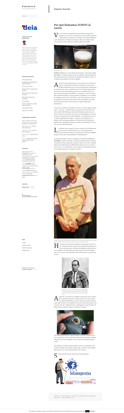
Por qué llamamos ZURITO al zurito (72, 26)
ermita (31, 156)
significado (67, 397)
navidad (32, 166)
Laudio (28, 163)
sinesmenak (35, 172)
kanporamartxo (32, 161)
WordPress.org (25, 250)
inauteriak (24, 161)
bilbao (30, 153)
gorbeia (33, 160)
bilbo (32, 153)
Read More (92, 411)
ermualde (36, 156)
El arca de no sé (28, 6)
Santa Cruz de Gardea (27, 110)
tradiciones (25, 175)
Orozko (27, 170)
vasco (23, 177)
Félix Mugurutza (67, 396)
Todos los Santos (25, 173)
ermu (33, 156)
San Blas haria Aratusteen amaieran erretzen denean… (30, 140)
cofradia (34, 153)
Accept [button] (87, 411)
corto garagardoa (81, 396)
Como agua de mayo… (27, 79)
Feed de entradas (26, 245)
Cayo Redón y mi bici (27, 108)
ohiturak (25, 168)
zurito (72, 397)
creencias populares (25, 156)
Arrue (28, 151)
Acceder (24, 242)
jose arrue (28, 161)
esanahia (93, 396)
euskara (32, 158)
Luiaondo (24, 166)
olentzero (23, 170)
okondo (31, 168)
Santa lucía (30, 172)
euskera (23, 160)
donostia (88, 396)
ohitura (36, 166)
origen (62, 397)
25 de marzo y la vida (27, 86)
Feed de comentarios (27, 248)
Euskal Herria (26, 158)
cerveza (74, 396)
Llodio (33, 164)
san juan (27, 172)
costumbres (25, 154)
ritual (31, 170)
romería (23, 172)
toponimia (30, 173)
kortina (23, 164)
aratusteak (24, 151)
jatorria (59, 397)
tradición (32, 175)
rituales (34, 170)
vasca (36, 175)
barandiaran (25, 153)
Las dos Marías (25, 101)
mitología (28, 166)
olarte (34, 168)
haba (55, 397)
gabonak (28, 160)
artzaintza (31, 151)
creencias (30, 154)
